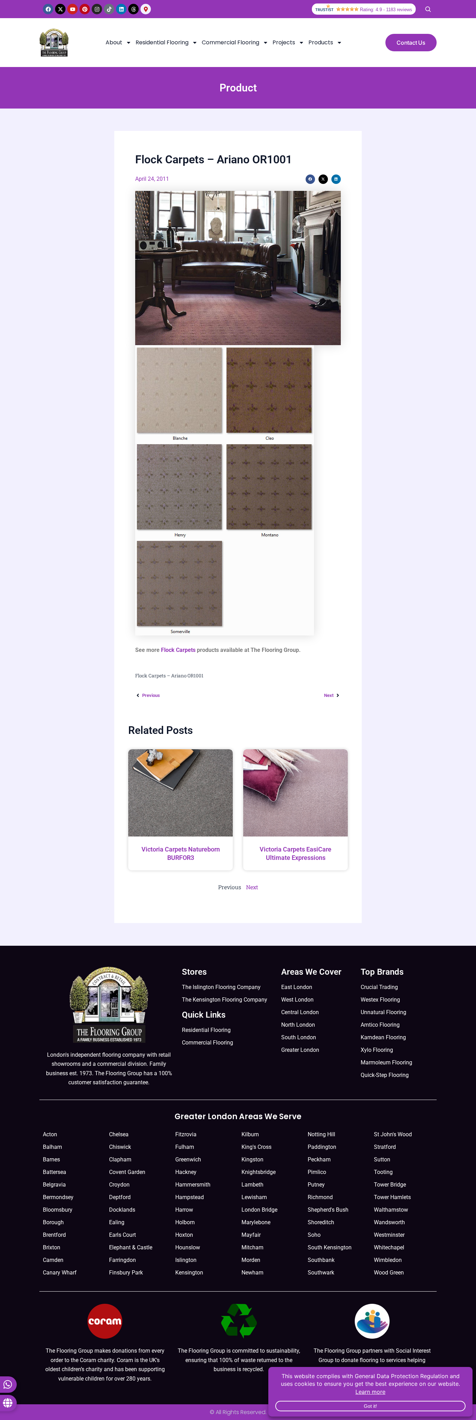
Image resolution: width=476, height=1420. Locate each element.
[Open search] (428, 9)
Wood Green (389, 1272)
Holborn (185, 1222)
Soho (314, 1235)
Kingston (252, 1159)
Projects (283, 42)
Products (320, 42)
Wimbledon (388, 1260)
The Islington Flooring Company (221, 987)
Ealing (116, 1222)
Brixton (51, 1247)
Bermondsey (58, 1197)
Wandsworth (389, 1222)
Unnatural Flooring (383, 1012)
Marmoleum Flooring (386, 1062)
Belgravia (54, 1184)
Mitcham (252, 1247)
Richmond (320, 1197)
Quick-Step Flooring (385, 1075)
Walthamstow (391, 1209)
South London (298, 1037)
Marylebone (255, 1222)
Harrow (184, 1209)
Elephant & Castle (130, 1247)
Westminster (389, 1235)
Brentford (54, 1235)
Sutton (382, 1159)
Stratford (385, 1147)
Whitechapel (389, 1247)
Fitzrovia (186, 1134)
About (114, 42)
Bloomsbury (57, 1209)
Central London (300, 1012)
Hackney (186, 1172)
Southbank (321, 1260)
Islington (186, 1260)
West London (297, 999)
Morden (250, 1260)
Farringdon (122, 1260)
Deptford (120, 1197)
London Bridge (259, 1209)
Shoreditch (321, 1222)
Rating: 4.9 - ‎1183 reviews (386, 9)
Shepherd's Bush (328, 1209)
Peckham (319, 1159)
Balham (52, 1147)
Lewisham (254, 1197)
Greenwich (188, 1159)
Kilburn (250, 1134)
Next (252, 887)
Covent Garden (127, 1172)
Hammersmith (192, 1184)
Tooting (383, 1172)
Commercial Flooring (230, 42)
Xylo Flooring (377, 1050)
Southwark (321, 1272)
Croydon (119, 1184)
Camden (53, 1260)
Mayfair (251, 1235)
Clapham (120, 1159)
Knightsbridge (258, 1172)
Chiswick (120, 1147)
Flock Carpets (178, 650)
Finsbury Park (126, 1272)
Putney (316, 1184)
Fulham (184, 1147)
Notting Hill (321, 1134)
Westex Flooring (380, 999)
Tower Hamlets (392, 1197)
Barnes (51, 1159)
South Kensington (330, 1247)
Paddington (322, 1147)
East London (296, 987)
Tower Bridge (390, 1184)
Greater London (300, 1050)
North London (298, 1024)
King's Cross (256, 1147)
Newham (252, 1272)
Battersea (54, 1172)
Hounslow (187, 1247)
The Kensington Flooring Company (224, 999)
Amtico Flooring (380, 1024)
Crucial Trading (379, 987)
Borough (53, 1222)
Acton (50, 1134)
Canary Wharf (60, 1272)
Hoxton (184, 1235)
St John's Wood (393, 1134)
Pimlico (317, 1172)
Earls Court (122, 1235)
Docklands (122, 1209)
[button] (310, 179)
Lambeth (252, 1184)
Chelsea (119, 1134)
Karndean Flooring (383, 1037)
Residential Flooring (162, 42)
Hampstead (189, 1197)
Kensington (189, 1272)
